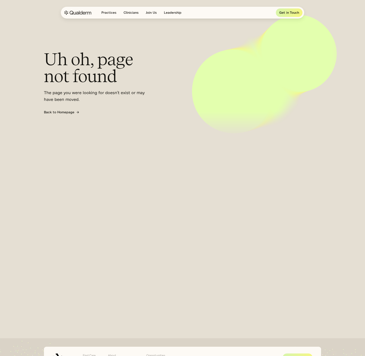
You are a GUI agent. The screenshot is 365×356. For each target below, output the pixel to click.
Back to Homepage (59, 112)
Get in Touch (289, 13)
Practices (108, 13)
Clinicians (131, 13)
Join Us (151, 13)
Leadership (172, 13)
